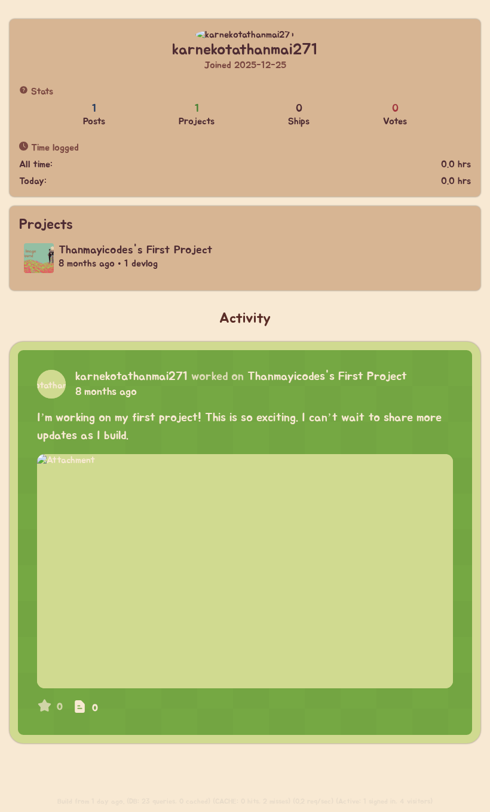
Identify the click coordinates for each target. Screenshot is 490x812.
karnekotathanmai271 (131, 376)
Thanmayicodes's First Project (327, 376)
